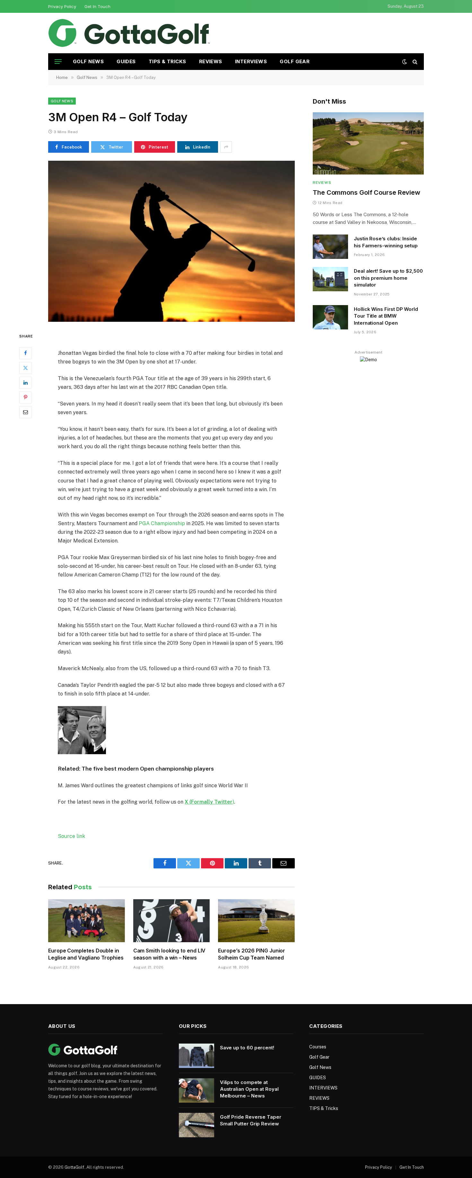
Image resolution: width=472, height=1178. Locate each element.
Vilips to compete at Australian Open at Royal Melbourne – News (249, 1089)
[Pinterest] (25, 397)
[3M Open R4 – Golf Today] (171, 241)
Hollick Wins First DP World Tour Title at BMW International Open (386, 316)
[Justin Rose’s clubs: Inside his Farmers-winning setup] (330, 247)
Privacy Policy (62, 6)
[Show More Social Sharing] (226, 147)
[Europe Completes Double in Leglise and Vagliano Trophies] (86, 920)
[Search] (414, 62)
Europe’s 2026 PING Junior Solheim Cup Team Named (251, 954)
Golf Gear (295, 61)
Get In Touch (97, 6)
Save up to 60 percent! (247, 1048)
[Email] (25, 412)
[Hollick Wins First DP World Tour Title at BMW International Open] (330, 317)
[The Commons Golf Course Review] (368, 143)
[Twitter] (25, 368)
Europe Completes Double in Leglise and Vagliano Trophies (86, 954)
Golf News (88, 61)
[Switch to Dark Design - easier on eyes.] (404, 61)
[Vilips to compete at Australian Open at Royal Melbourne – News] (196, 1090)
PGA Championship (162, 523)
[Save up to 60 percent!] (196, 1056)
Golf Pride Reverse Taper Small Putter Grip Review (250, 1120)
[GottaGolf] (129, 33)
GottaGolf (74, 1167)
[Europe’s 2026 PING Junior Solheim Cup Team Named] (256, 920)
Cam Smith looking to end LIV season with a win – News (169, 954)
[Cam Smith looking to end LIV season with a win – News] (171, 920)
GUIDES (126, 61)
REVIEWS (210, 61)
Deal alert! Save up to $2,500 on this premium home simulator (388, 278)
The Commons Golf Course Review (366, 192)
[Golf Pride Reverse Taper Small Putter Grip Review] (196, 1125)
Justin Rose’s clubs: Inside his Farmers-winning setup (386, 241)
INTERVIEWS (251, 61)
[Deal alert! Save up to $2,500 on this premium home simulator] (330, 279)
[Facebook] (25, 353)
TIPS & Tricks (167, 61)
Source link (71, 836)
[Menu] (58, 62)
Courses (317, 1046)
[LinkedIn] (25, 383)
